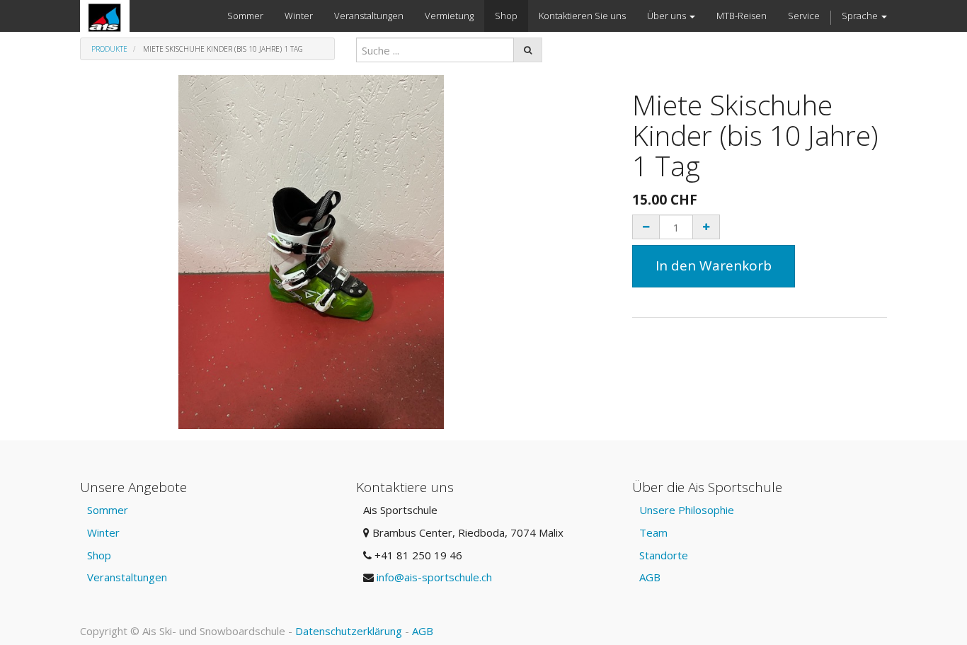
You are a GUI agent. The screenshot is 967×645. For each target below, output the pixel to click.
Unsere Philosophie (686, 510)
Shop (99, 555)
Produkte (109, 49)
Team (653, 532)
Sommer (107, 510)
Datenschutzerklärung (348, 631)
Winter (103, 532)
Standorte (663, 555)
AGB (649, 577)
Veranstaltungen (127, 577)
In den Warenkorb (714, 265)
